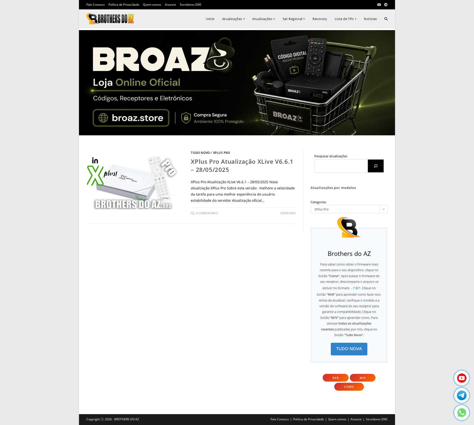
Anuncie (170, 4)
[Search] (376, 166)
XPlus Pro (221, 153)
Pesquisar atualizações (330, 156)
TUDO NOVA (349, 348)
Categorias (318, 202)
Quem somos (152, 4)
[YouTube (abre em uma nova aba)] (379, 4)
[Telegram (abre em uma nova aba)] (385, 4)
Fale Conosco (95, 4)
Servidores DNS (190, 4)
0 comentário (207, 213)
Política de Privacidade (123, 4)
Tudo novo (200, 153)
